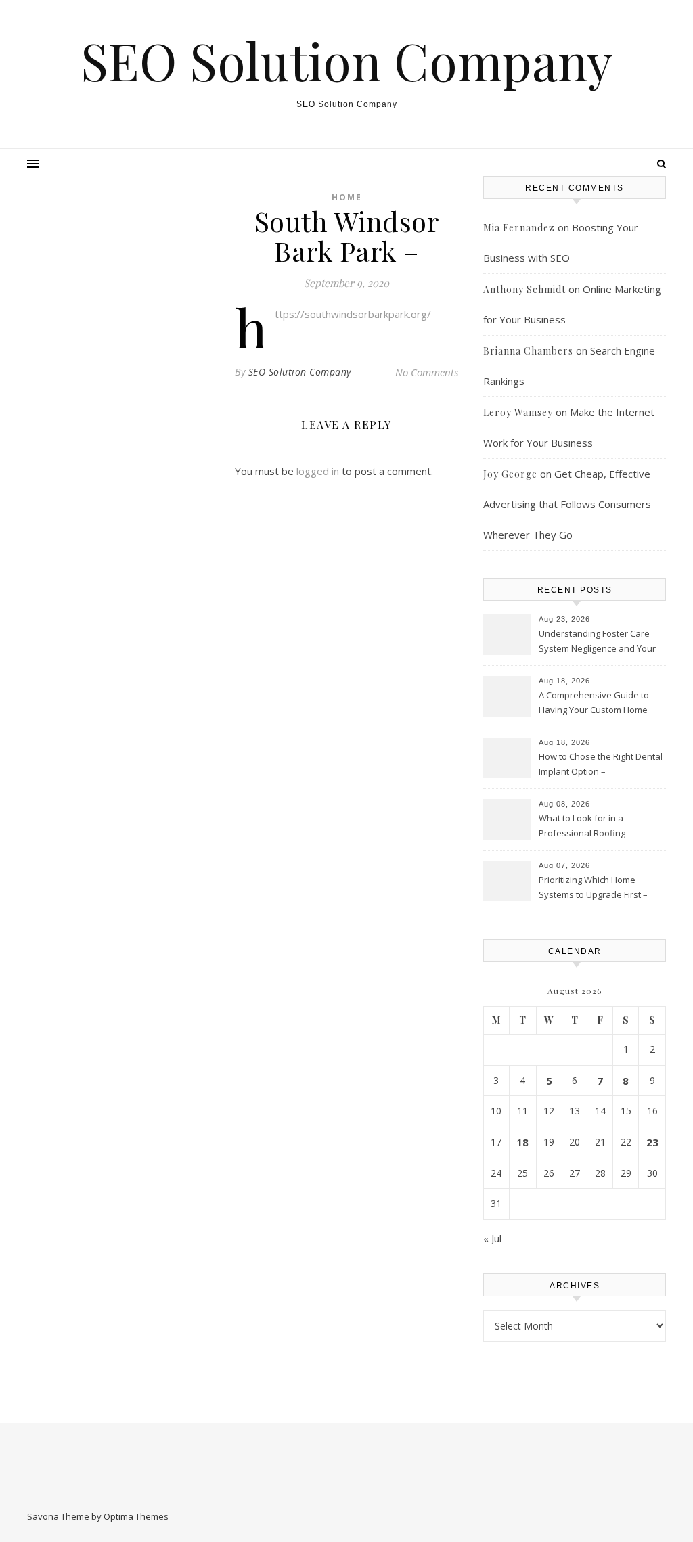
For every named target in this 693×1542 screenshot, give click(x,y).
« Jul (492, 1238)
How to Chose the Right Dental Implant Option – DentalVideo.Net (601, 765)
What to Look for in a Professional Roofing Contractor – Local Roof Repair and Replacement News (601, 827)
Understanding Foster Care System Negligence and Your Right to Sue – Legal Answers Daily (597, 642)
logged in (317, 471)
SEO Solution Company (346, 60)
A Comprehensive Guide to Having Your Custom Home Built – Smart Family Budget (594, 704)
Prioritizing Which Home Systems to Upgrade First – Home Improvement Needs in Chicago (598, 888)
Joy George (510, 474)
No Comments (426, 372)
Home (347, 197)
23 (652, 1142)
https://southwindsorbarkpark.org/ (353, 314)
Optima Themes (136, 1516)
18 (522, 1142)
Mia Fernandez (519, 227)
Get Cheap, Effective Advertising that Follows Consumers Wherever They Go (567, 504)
